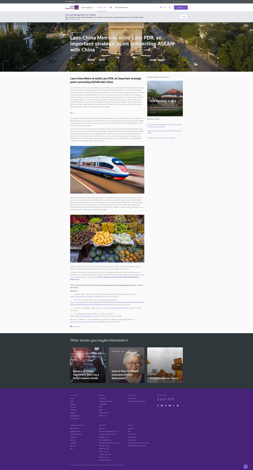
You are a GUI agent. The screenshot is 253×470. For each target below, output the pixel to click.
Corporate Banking (84, 2)
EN (165, 7)
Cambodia (73, 443)
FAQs (129, 431)
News (100, 410)
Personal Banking (70, 2)
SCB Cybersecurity (121, 8)
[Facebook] (158, 405)
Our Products (87, 8)
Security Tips (132, 440)
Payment (73, 413)
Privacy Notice (132, 437)
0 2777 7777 (165, 399)
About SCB (102, 398)
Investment (73, 410)
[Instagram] (178, 405)
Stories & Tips (101, 8)
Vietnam (72, 440)
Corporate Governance (106, 401)
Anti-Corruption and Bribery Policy (138, 443)
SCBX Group (103, 416)
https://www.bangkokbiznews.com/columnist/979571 (88, 316)
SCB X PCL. (102, 428)
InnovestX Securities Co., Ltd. (107, 434)
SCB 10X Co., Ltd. (104, 446)
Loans (72, 398)
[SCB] (72, 7)
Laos (71, 449)
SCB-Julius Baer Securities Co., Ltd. (109, 443)
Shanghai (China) (75, 431)
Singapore (73, 437)
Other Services (74, 419)
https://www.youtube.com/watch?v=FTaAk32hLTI (87, 296)
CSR (100, 407)
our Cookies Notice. (74, 19)
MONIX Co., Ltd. (104, 449)
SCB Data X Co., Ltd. (105, 454)
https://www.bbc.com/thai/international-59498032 (87, 322)
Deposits (72, 404)
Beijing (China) (74, 428)
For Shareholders (155, 2)
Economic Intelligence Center (136, 401)
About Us (166, 2)
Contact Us (131, 428)
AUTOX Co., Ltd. (104, 457)
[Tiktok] (166, 405)
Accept (184, 16)
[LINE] (162, 405)
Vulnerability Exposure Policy (137, 446)
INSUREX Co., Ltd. (104, 437)
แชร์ (74, 58)
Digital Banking (74, 416)
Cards (72, 401)
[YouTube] (170, 405)
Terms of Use (132, 434)
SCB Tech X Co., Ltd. (105, 460)
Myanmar (73, 446)
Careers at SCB (103, 413)
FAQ (110, 8)
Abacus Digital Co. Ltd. (106, 440)
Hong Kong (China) (76, 434)
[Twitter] (174, 405)
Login (180, 7)
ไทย (161, 7)
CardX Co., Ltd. (103, 452)
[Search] (170, 7)
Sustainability (103, 404)
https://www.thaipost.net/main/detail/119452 (119, 308)
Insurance (73, 407)
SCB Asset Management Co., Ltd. (109, 431)
